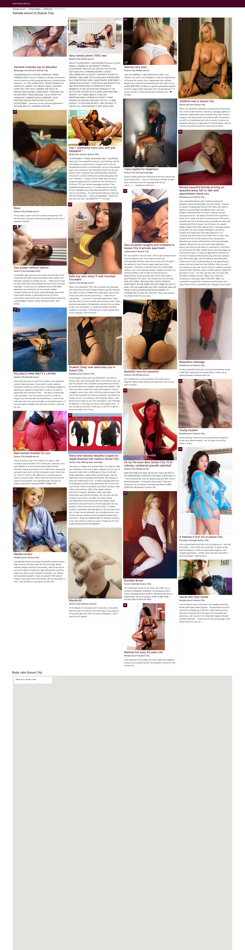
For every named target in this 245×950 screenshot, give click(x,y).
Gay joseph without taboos (31, 267)
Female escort (19, 9)
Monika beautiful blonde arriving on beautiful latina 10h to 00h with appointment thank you (201, 190)
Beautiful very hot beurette (141, 371)
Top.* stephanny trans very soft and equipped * (92, 149)
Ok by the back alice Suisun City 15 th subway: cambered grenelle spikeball (148, 464)
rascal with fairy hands (193, 596)
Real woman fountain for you (32, 453)
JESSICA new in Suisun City (196, 101)
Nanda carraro (23, 554)
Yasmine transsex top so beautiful (35, 67)
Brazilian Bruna (133, 580)
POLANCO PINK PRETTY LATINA (35, 373)
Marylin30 (75, 600)
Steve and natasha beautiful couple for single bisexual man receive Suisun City (94, 457)
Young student (188, 430)
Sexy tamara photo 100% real (87, 55)
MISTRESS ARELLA (21, 3)
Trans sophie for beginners (141, 169)
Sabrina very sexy (135, 67)
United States (34, 9)
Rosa (17, 208)
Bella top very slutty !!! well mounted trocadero (92, 278)
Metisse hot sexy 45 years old (143, 652)
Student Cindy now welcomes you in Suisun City (92, 369)
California (47, 9)
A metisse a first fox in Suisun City (201, 536)
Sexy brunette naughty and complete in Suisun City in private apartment (149, 246)
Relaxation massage (192, 362)
